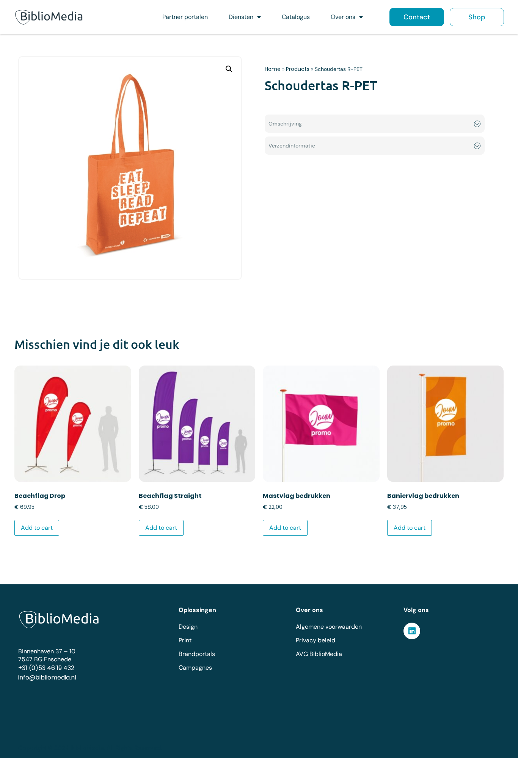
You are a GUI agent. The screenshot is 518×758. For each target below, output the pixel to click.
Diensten (241, 17)
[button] (229, 69)
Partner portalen (185, 17)
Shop (476, 17)
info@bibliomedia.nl (47, 677)
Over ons (343, 17)
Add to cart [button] (37, 528)
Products (297, 69)
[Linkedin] (411, 631)
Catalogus (296, 17)
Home (273, 69)
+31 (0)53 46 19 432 (46, 668)
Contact (416, 17)
